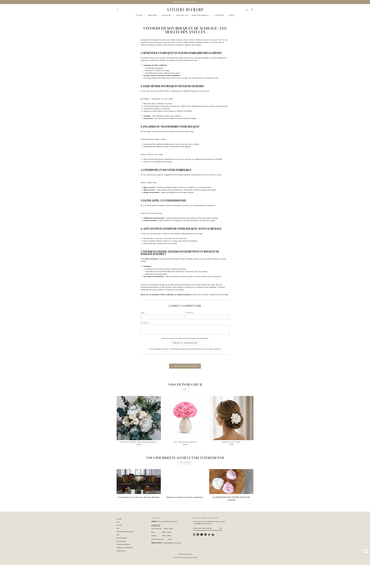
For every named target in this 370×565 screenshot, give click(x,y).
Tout (185, 389)
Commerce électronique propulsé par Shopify (185, 557)
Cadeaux (167, 15)
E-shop (140, 15)
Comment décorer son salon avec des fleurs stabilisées (138, 497)
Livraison (119, 525)
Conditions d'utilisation (123, 544)
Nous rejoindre (121, 541)
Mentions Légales (122, 538)
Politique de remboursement (125, 531)
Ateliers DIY (182, 15)
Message (145, 323)
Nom (143, 313)
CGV (118, 535)
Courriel (189, 313)
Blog (231, 15)
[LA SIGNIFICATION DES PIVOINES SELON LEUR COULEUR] (231, 481)
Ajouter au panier (139, 438)
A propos (219, 15)
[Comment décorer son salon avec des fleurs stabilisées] (139, 481)
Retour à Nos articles (186, 366)
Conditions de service (198, 349)
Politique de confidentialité (180, 349)
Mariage (153, 15)
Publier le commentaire (185, 343)
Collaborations (121, 551)
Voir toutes (185, 462)
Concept (119, 519)
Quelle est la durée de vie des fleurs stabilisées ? (184, 497)
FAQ (118, 528)
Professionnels (201, 15)
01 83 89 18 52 (155, 525)
